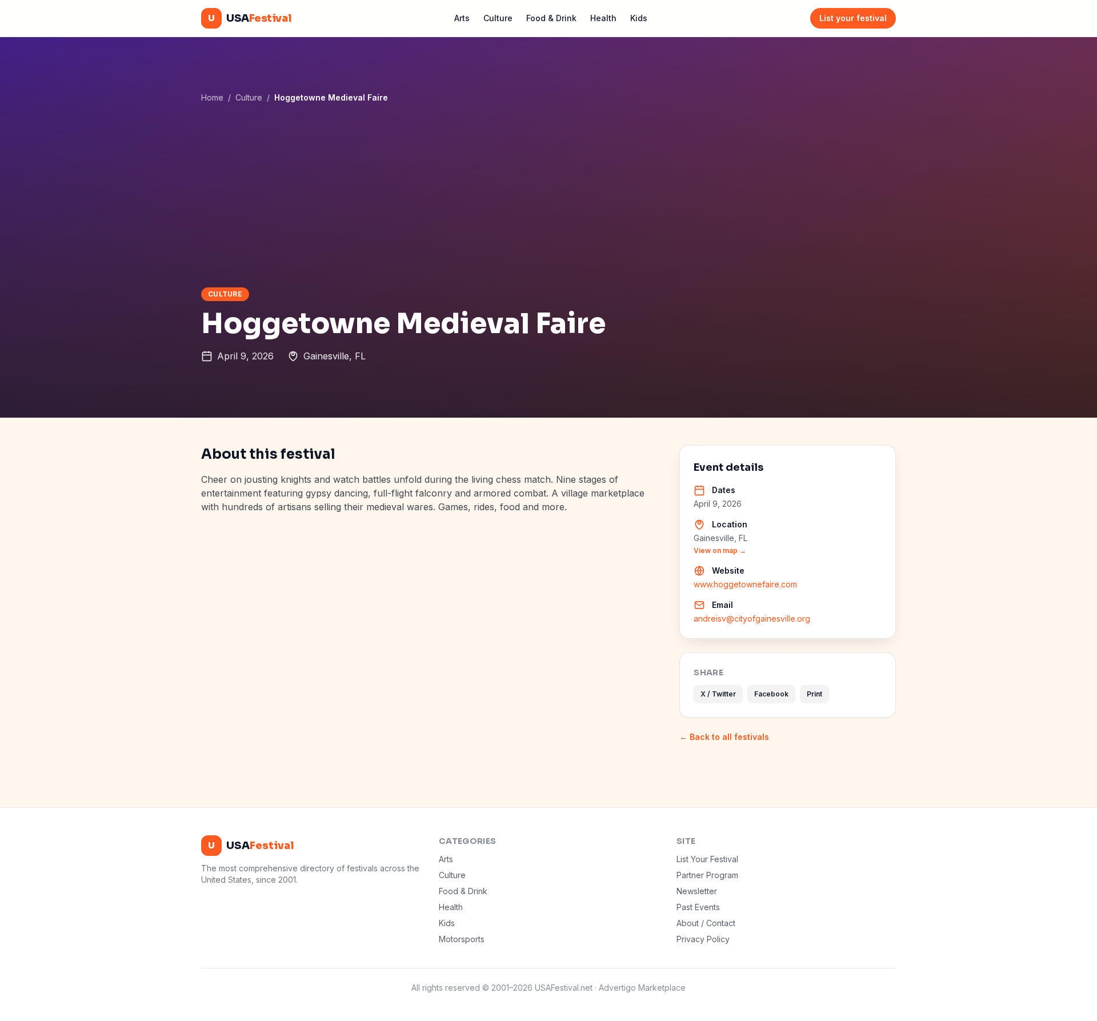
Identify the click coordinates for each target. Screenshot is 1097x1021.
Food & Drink (551, 18)
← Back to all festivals (724, 737)
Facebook (771, 694)
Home (212, 97)
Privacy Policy (703, 939)
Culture (498, 18)
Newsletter (696, 891)
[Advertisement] (548, 195)
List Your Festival (707, 859)
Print (814, 694)
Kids (638, 18)
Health (603, 18)
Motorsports (462, 939)
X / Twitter (718, 694)
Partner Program (707, 875)
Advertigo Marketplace (642, 987)
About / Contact (705, 923)
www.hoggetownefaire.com (745, 584)
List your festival (853, 18)
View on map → (720, 550)
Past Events (698, 907)
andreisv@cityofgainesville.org (752, 618)
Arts (462, 18)
